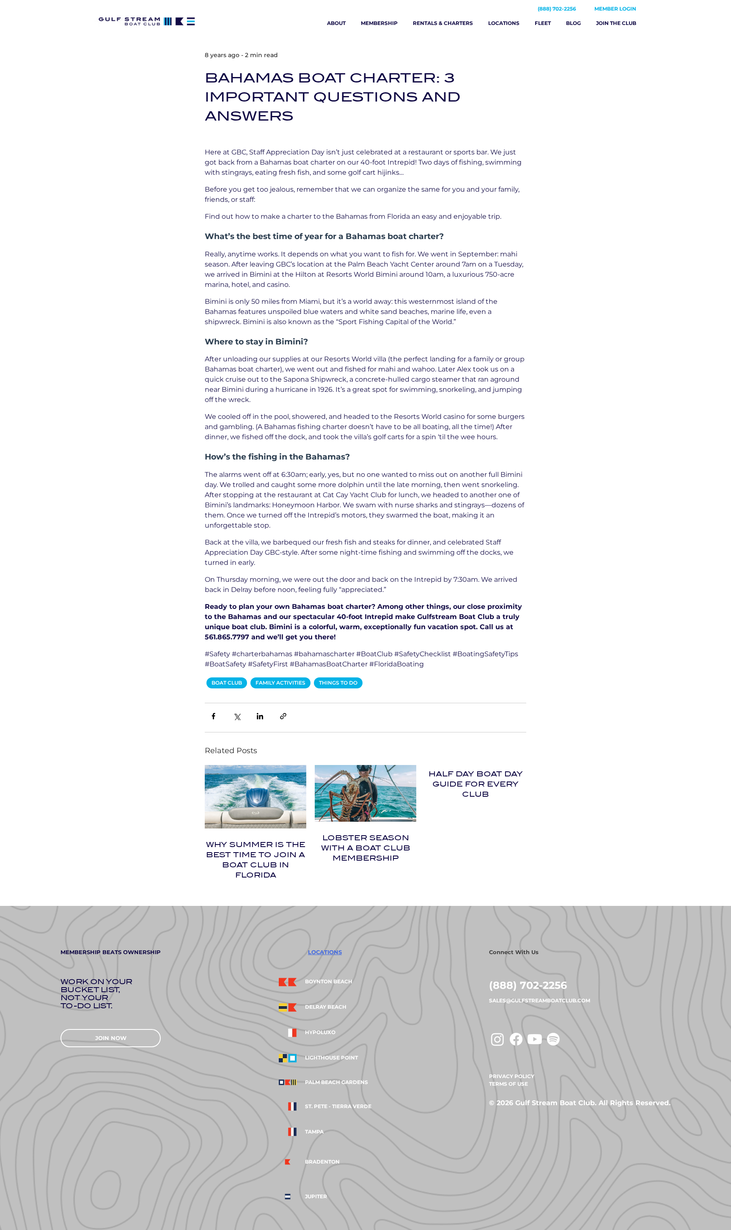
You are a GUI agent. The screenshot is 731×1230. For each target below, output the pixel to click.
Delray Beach (325, 1007)
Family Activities (280, 683)
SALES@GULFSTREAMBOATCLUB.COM (539, 1000)
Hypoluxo (320, 1032)
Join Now (110, 1038)
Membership (379, 23)
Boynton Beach (328, 982)
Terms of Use (508, 1084)
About (336, 23)
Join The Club (616, 23)
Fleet (543, 23)
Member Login (615, 9)
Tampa (314, 1132)
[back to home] (160, 21)
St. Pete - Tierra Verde (338, 1106)
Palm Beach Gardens (336, 1082)
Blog (573, 23)
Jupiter (316, 1197)
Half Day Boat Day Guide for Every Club (476, 784)
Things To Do (338, 683)
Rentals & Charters (443, 23)
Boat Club (227, 683)
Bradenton (322, 1162)
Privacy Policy (511, 1076)
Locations (503, 23)
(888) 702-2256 (557, 9)
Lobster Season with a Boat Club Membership (365, 848)
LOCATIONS (325, 952)
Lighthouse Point (331, 1058)
